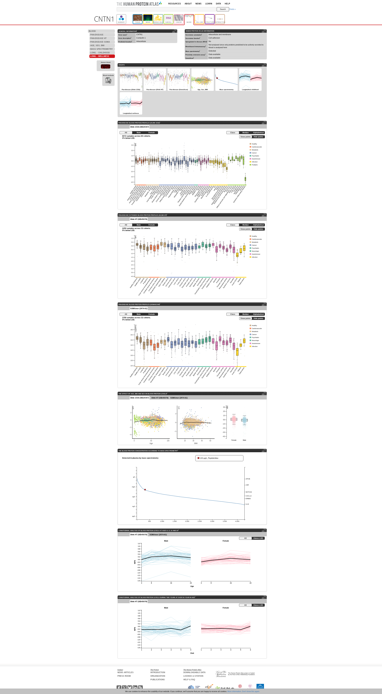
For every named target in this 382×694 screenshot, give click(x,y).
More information (234, 691)
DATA (218, 3)
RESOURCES (174, 3)
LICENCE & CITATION (193, 676)
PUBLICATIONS (157, 679)
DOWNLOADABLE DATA (194, 672)
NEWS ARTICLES (125, 672)
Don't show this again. (251, 691)
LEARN (208, 3)
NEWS (198, 3)
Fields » (232, 9)
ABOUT (188, 3)
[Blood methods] (108, 81)
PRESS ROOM (124, 676)
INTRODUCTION (157, 672)
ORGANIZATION (157, 676)
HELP (227, 3)
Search (223, 9)
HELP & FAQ (189, 679)
